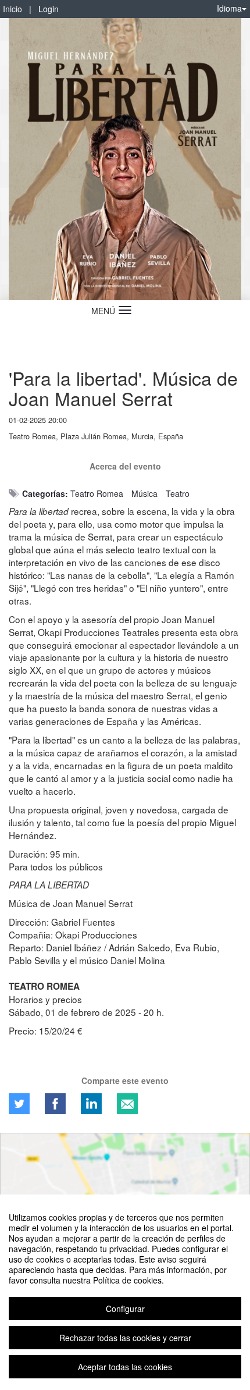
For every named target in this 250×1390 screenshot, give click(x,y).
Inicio (12, 9)
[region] (125, 1292)
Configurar (125, 1308)
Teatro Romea (96, 493)
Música (144, 493)
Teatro (178, 493)
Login (48, 9)
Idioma (229, 8)
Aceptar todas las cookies (125, 1367)
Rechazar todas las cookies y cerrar (125, 1337)
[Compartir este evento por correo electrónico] (127, 1103)
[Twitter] (19, 1103)
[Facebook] (55, 1103)
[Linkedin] (91, 1103)
